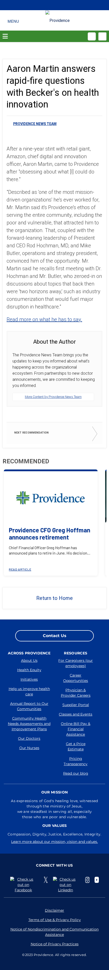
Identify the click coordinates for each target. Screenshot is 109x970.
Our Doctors (29, 738)
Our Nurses (29, 748)
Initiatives (29, 679)
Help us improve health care (29, 691)
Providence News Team (35, 124)
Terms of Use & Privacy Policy (54, 920)
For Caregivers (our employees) (75, 663)
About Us (29, 660)
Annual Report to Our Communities (29, 706)
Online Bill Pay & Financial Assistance (75, 729)
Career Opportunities (75, 678)
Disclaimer (54, 910)
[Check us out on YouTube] (97, 880)
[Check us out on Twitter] (46, 880)
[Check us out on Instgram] (87, 880)
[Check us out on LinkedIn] (66, 885)
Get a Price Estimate (75, 746)
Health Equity (29, 670)
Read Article (20, 569)
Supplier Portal (75, 705)
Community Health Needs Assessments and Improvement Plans (29, 723)
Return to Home (54, 598)
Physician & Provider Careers (75, 693)
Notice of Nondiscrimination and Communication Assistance (54, 932)
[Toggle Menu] (13, 20)
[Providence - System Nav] (57, 20)
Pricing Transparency (75, 761)
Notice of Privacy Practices (55, 944)
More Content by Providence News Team (53, 397)
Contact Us (54, 635)
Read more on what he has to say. (44, 319)
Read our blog (75, 773)
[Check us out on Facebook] (24, 885)
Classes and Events (75, 714)
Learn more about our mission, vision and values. (54, 841)
